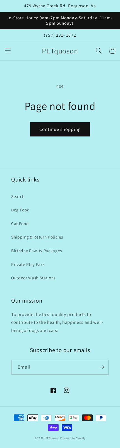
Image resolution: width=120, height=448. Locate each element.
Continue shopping (60, 129)
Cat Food (20, 223)
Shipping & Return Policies (37, 237)
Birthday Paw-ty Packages (36, 250)
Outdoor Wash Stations (33, 277)
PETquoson (52, 438)
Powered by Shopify (73, 438)
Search (18, 196)
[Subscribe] (102, 367)
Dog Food (20, 210)
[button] (7, 50)
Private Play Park (28, 264)
